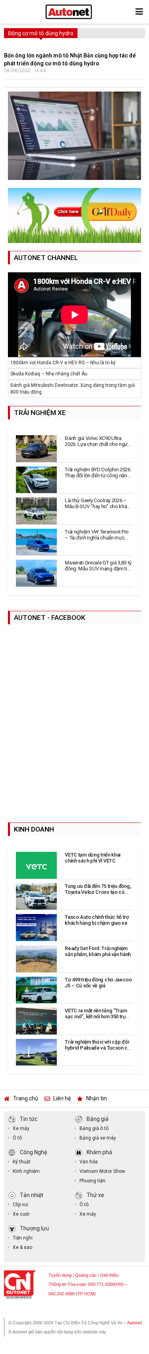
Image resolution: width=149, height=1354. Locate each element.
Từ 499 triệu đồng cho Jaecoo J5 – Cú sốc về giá (98, 983)
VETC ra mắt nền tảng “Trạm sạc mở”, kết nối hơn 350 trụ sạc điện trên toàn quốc (96, 1016)
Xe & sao (22, 1247)
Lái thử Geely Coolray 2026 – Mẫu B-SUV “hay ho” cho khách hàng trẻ (98, 506)
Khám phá (99, 1152)
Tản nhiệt (31, 1194)
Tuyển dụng (60, 1275)
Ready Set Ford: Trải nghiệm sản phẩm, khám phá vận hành (98, 951)
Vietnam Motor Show (102, 1171)
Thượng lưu (34, 1228)
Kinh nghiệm (26, 1171)
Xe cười (21, 1214)
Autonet (134, 1322)
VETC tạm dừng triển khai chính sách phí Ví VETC (92, 858)
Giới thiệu (109, 1275)
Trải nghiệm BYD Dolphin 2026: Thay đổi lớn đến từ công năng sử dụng (98, 475)
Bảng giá (97, 1118)
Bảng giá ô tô (93, 1128)
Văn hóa (88, 1162)
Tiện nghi (23, 1238)
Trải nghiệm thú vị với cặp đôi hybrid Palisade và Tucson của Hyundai (99, 1048)
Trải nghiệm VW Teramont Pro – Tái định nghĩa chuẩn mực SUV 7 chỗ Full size (97, 538)
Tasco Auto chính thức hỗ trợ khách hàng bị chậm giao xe (97, 920)
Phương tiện (92, 1181)
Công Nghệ (33, 1152)
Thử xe (95, 1194)
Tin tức (28, 1118)
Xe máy (21, 1128)
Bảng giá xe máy (97, 1138)
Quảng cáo (86, 1275)
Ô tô (17, 1138)
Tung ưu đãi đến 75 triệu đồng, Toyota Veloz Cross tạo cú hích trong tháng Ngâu (98, 892)
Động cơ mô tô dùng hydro (41, 33)
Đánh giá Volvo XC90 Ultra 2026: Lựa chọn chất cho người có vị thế (98, 444)
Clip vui (20, 1204)
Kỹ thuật (22, 1162)
